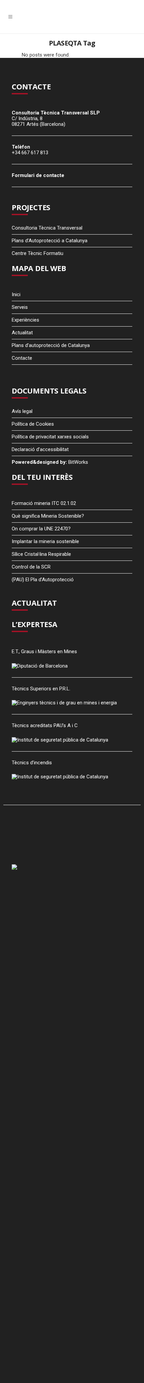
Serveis (20, 307)
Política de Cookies (33, 424)
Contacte (22, 358)
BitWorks (78, 462)
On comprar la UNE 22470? (41, 529)
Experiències (25, 320)
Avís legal (22, 411)
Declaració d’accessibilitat (40, 449)
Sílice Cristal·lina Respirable (41, 554)
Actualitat (22, 333)
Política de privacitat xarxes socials (50, 437)
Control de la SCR (31, 567)
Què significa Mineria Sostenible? (48, 516)
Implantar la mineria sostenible (45, 541)
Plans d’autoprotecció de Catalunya (51, 345)
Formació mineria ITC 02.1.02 (44, 503)
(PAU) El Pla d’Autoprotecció (43, 580)
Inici (16, 294)
